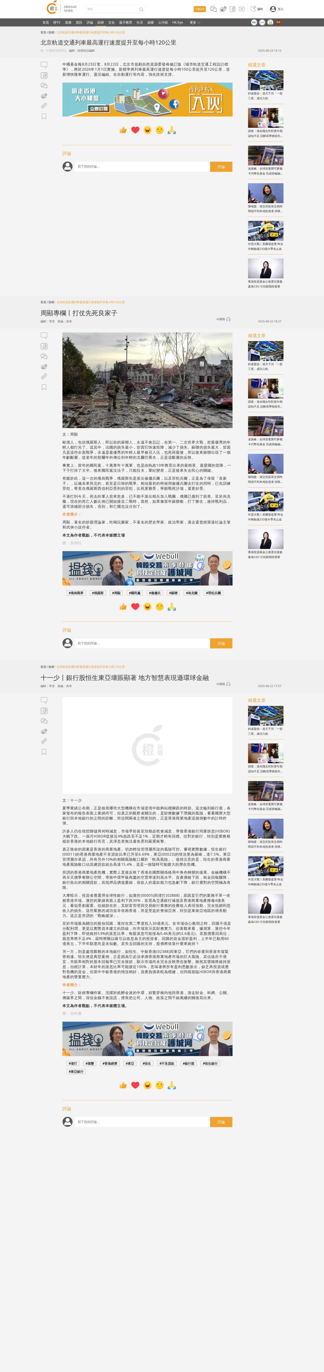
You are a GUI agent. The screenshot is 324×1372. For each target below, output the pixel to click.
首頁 (46, 22)
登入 (281, 9)
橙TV (56, 22)
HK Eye (177, 22)
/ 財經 (50, 32)
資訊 (79, 22)
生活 (140, 22)
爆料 (260, 9)
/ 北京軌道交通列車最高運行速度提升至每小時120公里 (90, 32)
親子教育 (125, 22)
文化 (111, 22)
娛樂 (150, 22)
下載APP (200, 9)
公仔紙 (163, 22)
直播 (68, 22)
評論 (90, 22)
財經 (101, 22)
